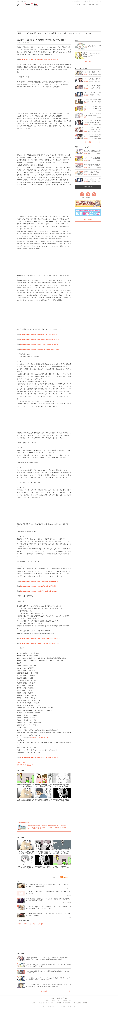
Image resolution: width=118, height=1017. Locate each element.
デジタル (88, 33)
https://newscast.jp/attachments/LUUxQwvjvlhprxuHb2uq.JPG (39, 344)
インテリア (41, 33)
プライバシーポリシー (49, 1003)
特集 (76, 40)
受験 (34, 924)
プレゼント (92, 1)
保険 (35, 33)
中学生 (19, 924)
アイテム (47, 33)
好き (43, 924)
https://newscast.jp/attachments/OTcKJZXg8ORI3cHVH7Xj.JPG (39, 757)
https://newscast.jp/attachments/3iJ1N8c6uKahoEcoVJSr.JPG (39, 581)
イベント (60, 33)
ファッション (71, 33)
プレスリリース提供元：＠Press (27, 765)
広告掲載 (84, 1003)
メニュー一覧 (98, 1)
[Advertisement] (59, 19)
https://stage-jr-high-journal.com (39, 737)
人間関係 (53, 33)
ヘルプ (70, 1000)
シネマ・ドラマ (80, 33)
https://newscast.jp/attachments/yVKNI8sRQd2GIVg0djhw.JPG (39, 339)
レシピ (75, 1)
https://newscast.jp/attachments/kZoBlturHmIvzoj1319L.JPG (38, 334)
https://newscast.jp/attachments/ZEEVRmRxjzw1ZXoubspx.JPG (40, 591)
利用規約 (39, 1003)
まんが (84, 1)
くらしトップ (21, 33)
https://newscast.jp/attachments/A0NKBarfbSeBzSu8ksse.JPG (39, 643)
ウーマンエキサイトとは (52, 1000)
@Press (27, 42)
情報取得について (70, 1003)
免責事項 (78, 1003)
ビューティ (80, 1)
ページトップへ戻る (88, 219)
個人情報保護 (60, 1003)
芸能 (65, 33)
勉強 (39, 924)
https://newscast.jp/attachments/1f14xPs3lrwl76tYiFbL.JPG (38, 586)
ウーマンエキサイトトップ (84, 4)
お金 (31, 33)
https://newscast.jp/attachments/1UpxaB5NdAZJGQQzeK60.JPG (40, 638)
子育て (68, 1)
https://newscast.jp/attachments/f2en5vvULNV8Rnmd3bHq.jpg (39, 59)
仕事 (27, 33)
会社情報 (33, 1003)
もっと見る (44, 991)
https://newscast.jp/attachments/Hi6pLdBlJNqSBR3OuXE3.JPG (39, 349)
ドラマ (25, 924)
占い (88, 1)
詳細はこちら (21, 762)
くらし (72, 1)
